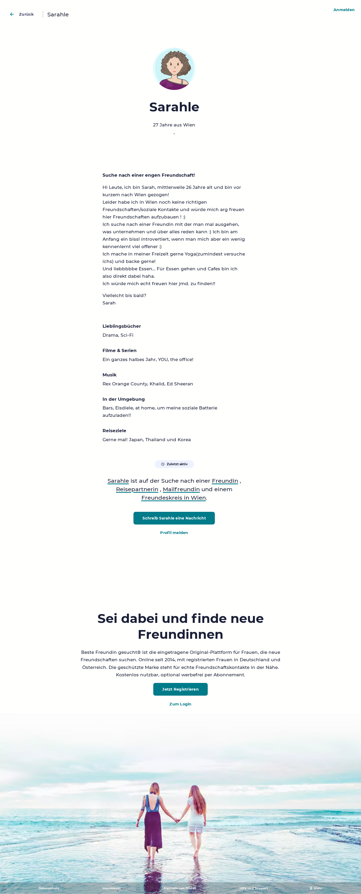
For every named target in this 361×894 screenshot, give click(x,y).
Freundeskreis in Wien (173, 497)
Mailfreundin (181, 489)
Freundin (225, 480)
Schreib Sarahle (174, 518)
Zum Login (180, 704)
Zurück (26, 14)
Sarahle (118, 480)
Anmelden (344, 9)
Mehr (318, 888)
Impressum (111, 888)
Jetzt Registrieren (180, 689)
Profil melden (174, 532)
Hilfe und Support (253, 888)
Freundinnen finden (180, 888)
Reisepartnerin (137, 489)
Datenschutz (49, 888)
